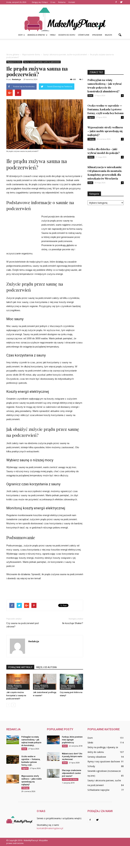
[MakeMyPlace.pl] (65, 17)
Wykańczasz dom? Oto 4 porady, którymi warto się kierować (72, 756)
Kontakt (71, 2)
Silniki (90, 742)
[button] (120, 35)
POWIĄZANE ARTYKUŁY (20, 667)
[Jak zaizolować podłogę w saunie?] (44, 682)
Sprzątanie (97, 35)
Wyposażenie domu (14, 62)
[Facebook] (116, 2)
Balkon (108, 35)
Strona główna (12, 54)
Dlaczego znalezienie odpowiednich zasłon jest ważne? (71, 773)
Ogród (91, 117)
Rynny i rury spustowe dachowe (104, 761)
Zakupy (91, 139)
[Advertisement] (65, 46)
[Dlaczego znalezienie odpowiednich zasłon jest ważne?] (53, 773)
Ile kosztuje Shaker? (72, 623)
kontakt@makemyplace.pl (50, 828)
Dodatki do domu (66, 35)
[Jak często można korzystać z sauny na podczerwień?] (18, 682)
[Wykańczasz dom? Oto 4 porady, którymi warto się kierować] (53, 756)
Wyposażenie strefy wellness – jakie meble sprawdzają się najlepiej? (105, 131)
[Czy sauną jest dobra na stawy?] (71, 682)
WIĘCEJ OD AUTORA (46, 667)
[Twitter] (121, 2)
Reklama (61, 2)
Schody (91, 766)
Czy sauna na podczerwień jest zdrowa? (22, 625)
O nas (52, 2)
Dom (20, 35)
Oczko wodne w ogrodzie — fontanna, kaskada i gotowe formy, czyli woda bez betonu (106, 109)
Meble (52, 35)
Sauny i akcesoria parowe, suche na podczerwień (42, 62)
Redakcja (16, 79)
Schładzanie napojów (98, 789)
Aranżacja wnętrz (36, 35)
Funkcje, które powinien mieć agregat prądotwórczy (72, 740)
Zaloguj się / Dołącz (40, 2)
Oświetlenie (83, 35)
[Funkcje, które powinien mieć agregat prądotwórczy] (53, 739)
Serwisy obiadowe (97, 756)
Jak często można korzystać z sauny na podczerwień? (16, 695)
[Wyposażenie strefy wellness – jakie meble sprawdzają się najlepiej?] (12, 779)
